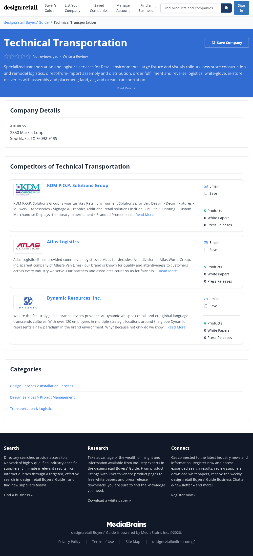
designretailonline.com (171, 541)
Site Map (133, 541)
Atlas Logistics (63, 242)
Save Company (229, 42)
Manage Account (123, 8)
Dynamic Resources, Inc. (74, 298)
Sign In (241, 8)
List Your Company (72, 8)
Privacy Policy (69, 541)
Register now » (183, 495)
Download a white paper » (109, 500)
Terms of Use (103, 541)
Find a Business (145, 8)
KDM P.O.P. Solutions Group (77, 185)
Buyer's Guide (50, 8)
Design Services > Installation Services (41, 385)
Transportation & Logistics (31, 408)
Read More (145, 214)
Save (213, 193)
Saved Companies (99, 8)
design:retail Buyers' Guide (26, 22)
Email (214, 186)
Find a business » (18, 495)
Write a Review (75, 56)
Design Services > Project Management (42, 397)
